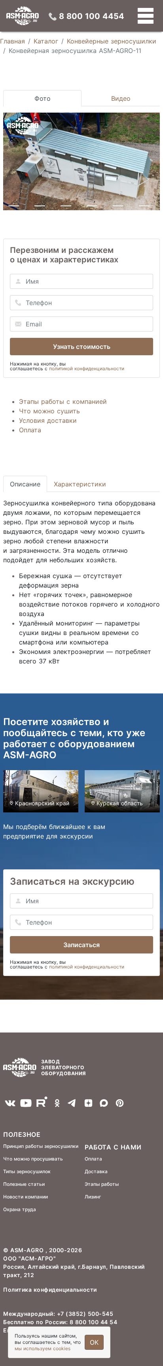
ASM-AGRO (27, 1250)
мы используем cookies (42, 1348)
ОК (94, 1342)
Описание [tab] (25, 484)
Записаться (81, 945)
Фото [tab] (42, 98)
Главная (12, 41)
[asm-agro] (22, 15)
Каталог (46, 41)
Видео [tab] (121, 98)
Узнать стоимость (81, 346)
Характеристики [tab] (80, 484)
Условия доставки (48, 420)
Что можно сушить (49, 411)
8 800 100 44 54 (94, 1322)
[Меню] (146, 16)
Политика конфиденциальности (50, 1289)
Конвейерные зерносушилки (111, 41)
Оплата (30, 430)
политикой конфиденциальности (86, 368)
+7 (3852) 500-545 (85, 1313)
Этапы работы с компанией (63, 401)
